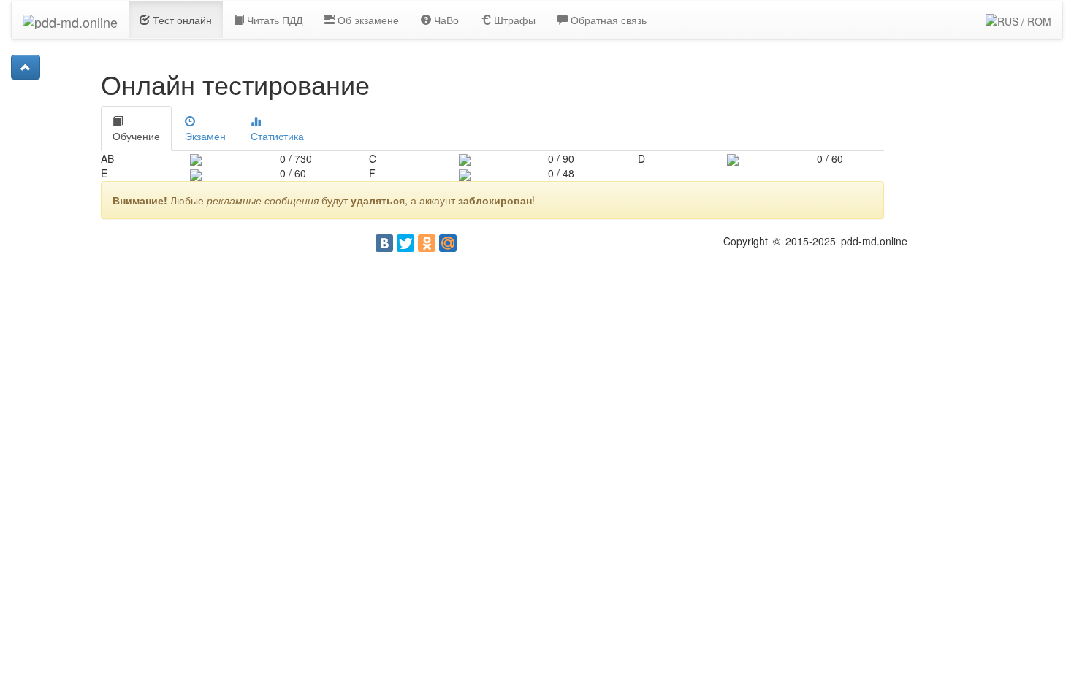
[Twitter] (405, 243)
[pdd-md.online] (70, 19)
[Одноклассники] (426, 243)
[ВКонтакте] (384, 243)
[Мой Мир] (448, 243)
